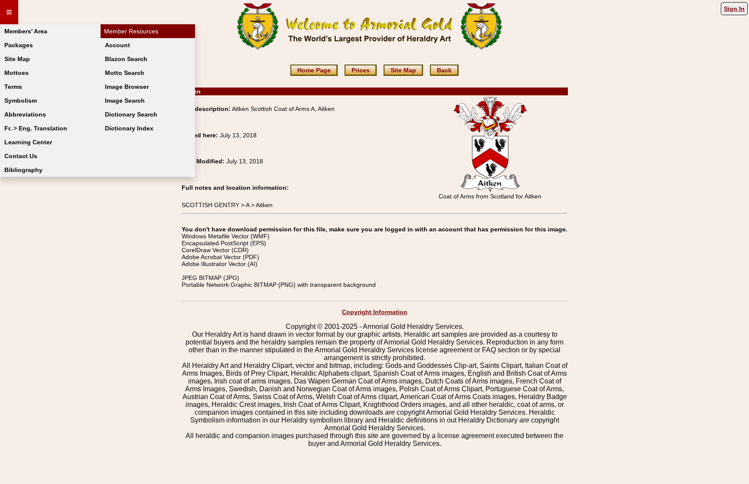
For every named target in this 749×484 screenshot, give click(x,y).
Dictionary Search (131, 114)
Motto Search (124, 72)
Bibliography (23, 169)
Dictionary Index (129, 128)
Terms (13, 86)
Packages (18, 45)
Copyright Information (374, 312)
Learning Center (28, 142)
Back (444, 70)
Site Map (17, 58)
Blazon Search (126, 58)
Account (117, 45)
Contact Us (20, 156)
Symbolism (20, 100)
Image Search (125, 100)
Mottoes (16, 72)
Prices (361, 70)
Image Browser (127, 86)
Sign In (734, 8)
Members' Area (25, 31)
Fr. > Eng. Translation (35, 128)
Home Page (314, 70)
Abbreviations (25, 114)
